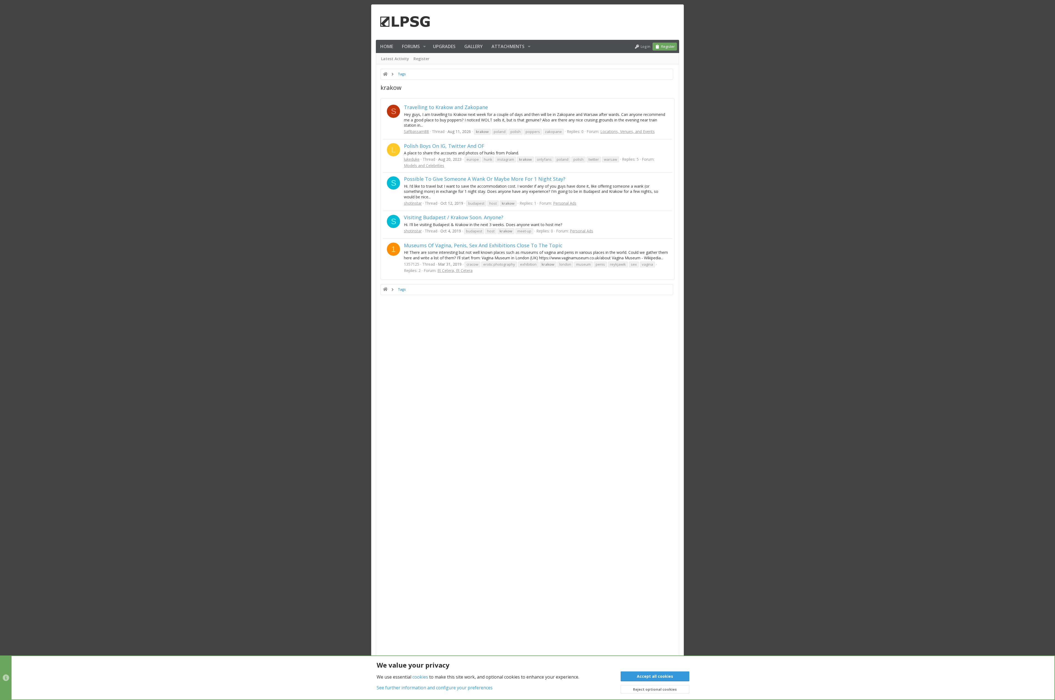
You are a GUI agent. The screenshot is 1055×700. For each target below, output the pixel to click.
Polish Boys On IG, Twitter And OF (444, 146)
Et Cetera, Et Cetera (455, 270)
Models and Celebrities (424, 165)
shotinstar (413, 203)
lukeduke (412, 159)
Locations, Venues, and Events (627, 131)
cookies (420, 677)
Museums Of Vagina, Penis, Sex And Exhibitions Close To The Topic (483, 245)
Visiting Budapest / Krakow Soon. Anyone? (453, 217)
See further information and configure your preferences (435, 688)
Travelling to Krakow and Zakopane (446, 107)
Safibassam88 (416, 131)
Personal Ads (564, 203)
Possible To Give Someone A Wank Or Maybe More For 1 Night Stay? (484, 179)
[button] (424, 46)
